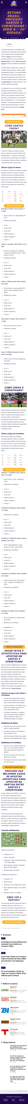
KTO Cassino (14, 1029)
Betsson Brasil (15, 928)
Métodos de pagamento (21, 1100)
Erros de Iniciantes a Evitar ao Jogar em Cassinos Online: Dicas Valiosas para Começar (13, 973)
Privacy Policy (13, 1100)
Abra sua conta (13, 990)
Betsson (9, 928)
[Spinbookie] (5, 1001)
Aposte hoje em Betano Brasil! (14, 767)
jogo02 (10, 44)
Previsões (5, 37)
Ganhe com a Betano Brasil (14, 647)
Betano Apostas (5, 61)
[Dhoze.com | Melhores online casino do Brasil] (14, 4)
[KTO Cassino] (5, 1035)
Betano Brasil (6, 82)
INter (19, 928)
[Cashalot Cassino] (5, 1025)
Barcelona (5, 928)
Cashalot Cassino (15, 1019)
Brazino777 (13, 987)
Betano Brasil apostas (14, 122)
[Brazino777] (5, 993)
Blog (23, 37)
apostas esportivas (14, 37)
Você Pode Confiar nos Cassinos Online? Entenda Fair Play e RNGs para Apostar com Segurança (13, 959)
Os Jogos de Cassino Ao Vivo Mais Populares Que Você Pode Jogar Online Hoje (17, 1079)
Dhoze (8, 56)
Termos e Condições (5, 1100)
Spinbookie (13, 997)
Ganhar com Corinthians (14, 206)
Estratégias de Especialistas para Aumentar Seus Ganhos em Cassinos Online (14, 944)
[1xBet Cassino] (5, 1013)
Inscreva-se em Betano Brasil (14, 922)
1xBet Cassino (14, 1007)
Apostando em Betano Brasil (14, 469)
